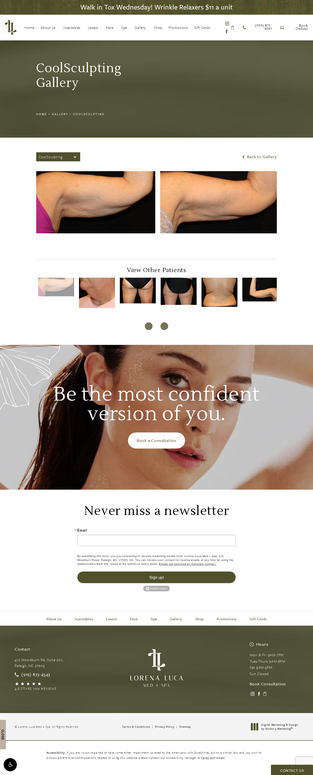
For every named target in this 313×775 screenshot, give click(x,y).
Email (82, 530)
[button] (10, 764)
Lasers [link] (93, 27)
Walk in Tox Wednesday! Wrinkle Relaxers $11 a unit (156, 7)
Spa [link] (124, 27)
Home (41, 114)
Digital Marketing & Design (279, 726)
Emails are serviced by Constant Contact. (187, 564)
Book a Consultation (156, 440)
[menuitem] (29, 27)
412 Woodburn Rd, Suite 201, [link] (39, 662)
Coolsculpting (89, 114)
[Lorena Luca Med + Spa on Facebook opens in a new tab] (226, 31)
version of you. (156, 406)
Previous (59, 241)
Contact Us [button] (292, 770)
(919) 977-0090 (213, 757)
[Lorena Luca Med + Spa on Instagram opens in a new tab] (226, 23)
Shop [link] (158, 27)
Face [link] (109, 27)
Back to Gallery (261, 157)
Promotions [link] (178, 27)
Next (258, 241)
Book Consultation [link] (268, 684)
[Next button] (164, 326)
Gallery (60, 114)
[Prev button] (149, 326)
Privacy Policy (164, 727)
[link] (257, 27)
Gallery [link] (140, 27)
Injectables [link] (71, 27)
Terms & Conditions (136, 727)
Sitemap (185, 727)
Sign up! (156, 577)
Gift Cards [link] (202, 27)
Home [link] (29, 27)
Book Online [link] (302, 27)
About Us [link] (48, 27)
